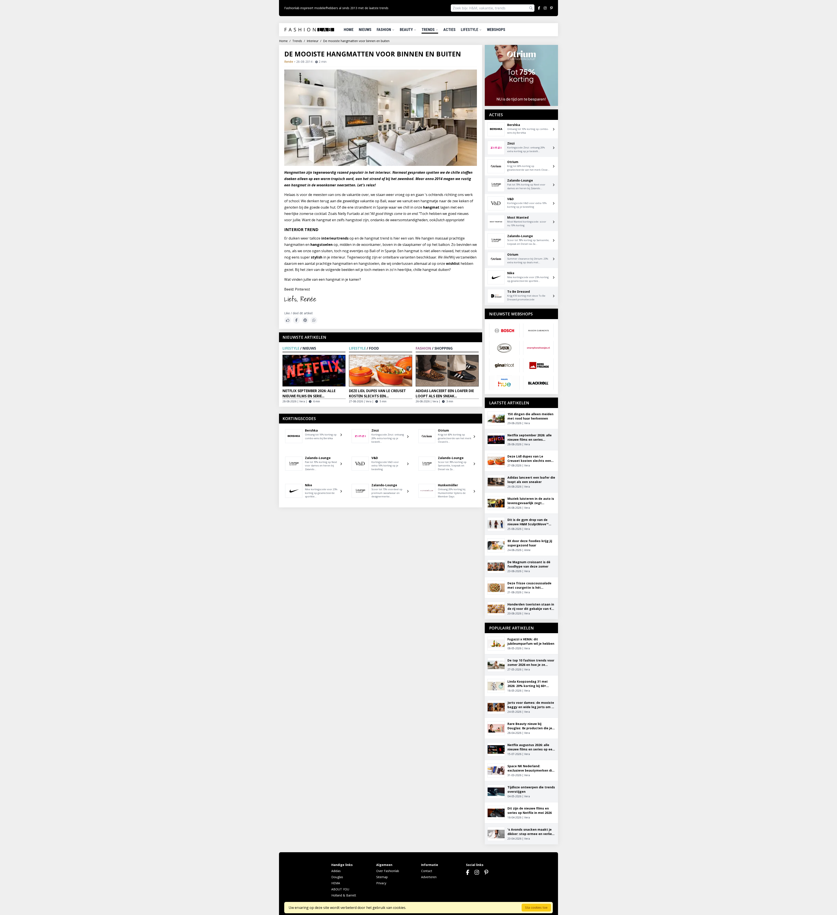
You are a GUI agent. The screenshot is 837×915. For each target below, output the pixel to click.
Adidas (336, 871)
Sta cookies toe (536, 907)
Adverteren (429, 877)
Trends (429, 29)
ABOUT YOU (340, 889)
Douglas (337, 877)
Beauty (407, 29)
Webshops (496, 29)
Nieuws (365, 29)
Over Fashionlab (387, 871)
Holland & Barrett (343, 895)
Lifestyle (470, 29)
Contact (426, 871)
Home (349, 29)
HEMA (335, 883)
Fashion (384, 29)
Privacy (381, 883)
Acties (449, 29)
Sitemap (382, 877)
